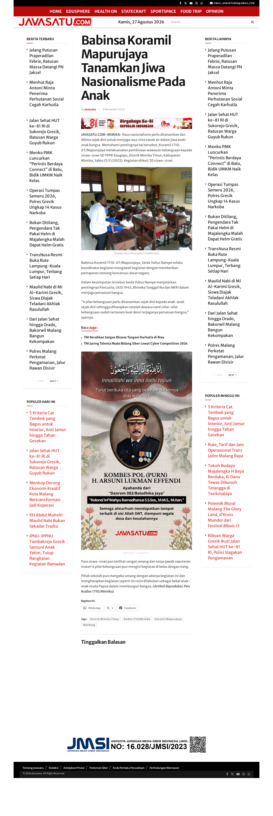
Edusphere (78, 11)
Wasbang (89, 624)
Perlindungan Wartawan (164, 768)
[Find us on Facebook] (180, 3)
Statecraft (133, 11)
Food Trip (191, 11)
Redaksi (54, 768)
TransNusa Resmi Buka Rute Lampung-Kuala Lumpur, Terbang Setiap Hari (45, 266)
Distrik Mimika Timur (104, 619)
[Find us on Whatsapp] (201, 3)
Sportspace (163, 11)
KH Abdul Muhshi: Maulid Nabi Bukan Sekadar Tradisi (47, 520)
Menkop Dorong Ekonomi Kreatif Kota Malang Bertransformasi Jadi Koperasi (45, 494)
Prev (41, 381)
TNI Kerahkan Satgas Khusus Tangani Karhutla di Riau (124, 337)
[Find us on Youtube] (191, 3)
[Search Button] (252, 22)
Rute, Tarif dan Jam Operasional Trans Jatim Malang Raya (226, 450)
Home (56, 11)
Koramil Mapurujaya (168, 619)
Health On (106, 11)
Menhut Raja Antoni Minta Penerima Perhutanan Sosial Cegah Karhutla (46, 93)
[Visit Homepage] (65, 21)
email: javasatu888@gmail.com (234, 3)
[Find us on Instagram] (196, 3)
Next (53, 381)
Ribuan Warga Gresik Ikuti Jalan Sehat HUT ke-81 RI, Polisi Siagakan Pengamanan (225, 546)
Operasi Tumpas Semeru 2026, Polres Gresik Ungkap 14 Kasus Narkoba (45, 201)
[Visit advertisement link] (136, 123)
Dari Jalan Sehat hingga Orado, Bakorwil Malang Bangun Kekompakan (45, 330)
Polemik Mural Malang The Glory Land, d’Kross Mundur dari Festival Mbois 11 (224, 514)
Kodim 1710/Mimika (137, 619)
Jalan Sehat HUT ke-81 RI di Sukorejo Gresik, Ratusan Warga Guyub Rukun (44, 131)
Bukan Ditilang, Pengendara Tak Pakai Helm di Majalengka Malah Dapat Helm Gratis (47, 233)
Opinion (214, 11)
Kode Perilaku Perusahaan (128, 768)
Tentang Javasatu (33, 768)
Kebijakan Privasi (74, 768)
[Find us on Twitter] (185, 3)
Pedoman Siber (99, 768)
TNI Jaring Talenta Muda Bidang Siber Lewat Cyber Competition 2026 (135, 343)
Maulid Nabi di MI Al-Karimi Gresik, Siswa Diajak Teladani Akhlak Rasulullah (46, 298)
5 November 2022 (114, 109)
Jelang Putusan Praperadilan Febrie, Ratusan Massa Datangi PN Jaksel (46, 61)
